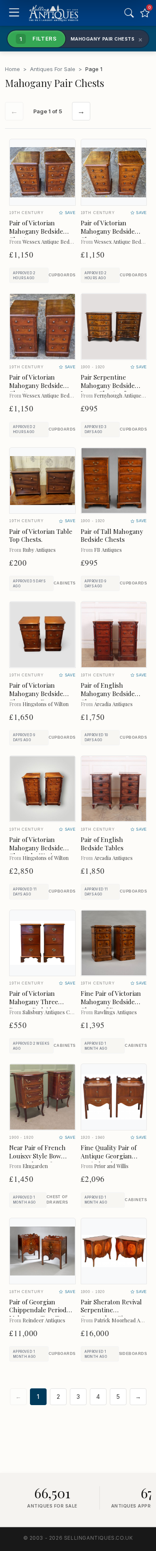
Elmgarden (35, 1165)
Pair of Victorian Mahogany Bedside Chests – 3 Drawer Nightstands (36, 697)
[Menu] (14, 13)
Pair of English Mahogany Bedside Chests (108, 693)
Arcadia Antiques (113, 703)
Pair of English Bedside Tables (102, 843)
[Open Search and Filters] (129, 13)
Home (12, 69)
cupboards (62, 275)
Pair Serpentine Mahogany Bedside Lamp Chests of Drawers (108, 389)
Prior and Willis (111, 1165)
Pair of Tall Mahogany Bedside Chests (112, 535)
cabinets (65, 583)
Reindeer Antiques (43, 1320)
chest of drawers (57, 1199)
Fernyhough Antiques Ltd (123, 395)
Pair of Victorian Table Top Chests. (40, 535)
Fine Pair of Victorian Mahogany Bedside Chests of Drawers (111, 1001)
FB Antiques (108, 549)
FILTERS (38, 38)
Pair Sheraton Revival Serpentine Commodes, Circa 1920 (113, 1310)
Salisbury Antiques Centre (52, 1011)
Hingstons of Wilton (45, 703)
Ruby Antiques (39, 549)
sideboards (133, 1354)
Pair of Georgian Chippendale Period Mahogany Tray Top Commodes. (38, 1314)
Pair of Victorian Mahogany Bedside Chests (36, 231)
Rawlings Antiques (115, 1011)
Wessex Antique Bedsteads (53, 241)
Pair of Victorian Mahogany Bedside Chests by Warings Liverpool (36, 851)
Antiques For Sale (52, 69)
